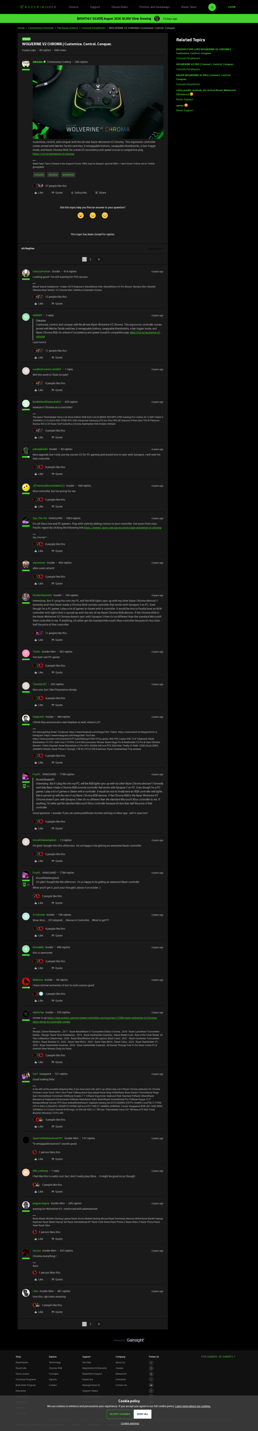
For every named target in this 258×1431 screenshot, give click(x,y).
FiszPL (37, 774)
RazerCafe (21, 1367)
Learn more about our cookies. (193, 1406)
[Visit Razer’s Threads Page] (151, 1374)
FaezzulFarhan (41, 271)
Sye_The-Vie (40, 518)
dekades (38, 62)
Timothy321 (40, 684)
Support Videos (90, 1390)
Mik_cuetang (40, 1170)
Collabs (53, 1385)
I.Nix (35, 1291)
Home (21, 28)
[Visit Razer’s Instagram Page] (151, 1368)
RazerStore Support (92, 1373)
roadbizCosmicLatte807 (47, 369)
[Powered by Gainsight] (129, 1341)
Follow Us (154, 1356)
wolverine (68, 174)
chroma (53, 174)
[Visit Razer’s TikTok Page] (151, 1390)
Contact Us (121, 1385)
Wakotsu (38, 980)
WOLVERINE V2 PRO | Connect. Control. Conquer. (205, 64)
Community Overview (40, 28)
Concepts (54, 1373)
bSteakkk (38, 947)
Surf (35, 1074)
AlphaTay (38, 1012)
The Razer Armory (67, 28)
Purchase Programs (26, 1379)
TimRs (36, 651)
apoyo (180, 105)
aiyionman (39, 562)
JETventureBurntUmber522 (49, 485)
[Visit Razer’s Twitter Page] (151, 1379)
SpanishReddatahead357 (48, 1138)
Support (95, 7)
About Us (120, 1362)
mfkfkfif (37, 315)
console (39, 174)
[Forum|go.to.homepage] (37, 7)
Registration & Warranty (94, 1367)
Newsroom (121, 1373)
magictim (38, 716)
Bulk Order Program (26, 1385)
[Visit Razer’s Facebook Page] (151, 1363)
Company (120, 1356)
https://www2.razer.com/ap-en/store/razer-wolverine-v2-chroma (122, 527)
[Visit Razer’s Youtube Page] (151, 1385)
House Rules (120, 7)
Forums (73, 7)
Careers (119, 1367)
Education (21, 1390)
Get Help (86, 1362)
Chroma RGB (55, 1367)
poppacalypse (41, 1203)
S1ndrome (39, 914)
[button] (232, 7)
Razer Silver (189, 7)
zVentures (121, 1379)
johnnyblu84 (40, 449)
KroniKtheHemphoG (44, 840)
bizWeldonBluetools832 (47, 402)
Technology (55, 1362)
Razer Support (184, 99)
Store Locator (22, 1373)
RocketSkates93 (42, 595)
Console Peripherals (93, 28)
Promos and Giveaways (155, 7)
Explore (52, 1356)
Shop (18, 1356)
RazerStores (22, 1362)
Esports (53, 1379)
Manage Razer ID (91, 1385)
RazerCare (87, 1379)
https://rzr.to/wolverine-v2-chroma (53, 154)
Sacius (37, 1250)
